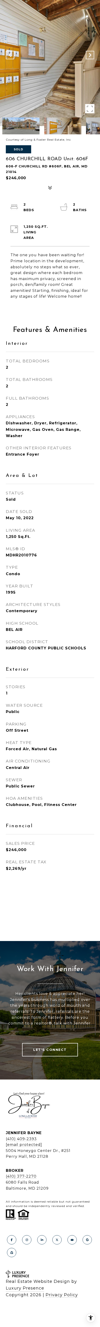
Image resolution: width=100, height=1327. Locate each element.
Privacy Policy (62, 1294)
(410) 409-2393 (21, 1139)
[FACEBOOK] (11, 1239)
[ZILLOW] (11, 1252)
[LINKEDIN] (42, 1239)
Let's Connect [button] (50, 1050)
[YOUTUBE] (72, 1239)
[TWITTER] (57, 1239)
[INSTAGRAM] (26, 1239)
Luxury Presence (25, 1288)
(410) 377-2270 (21, 1176)
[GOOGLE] (87, 1239)
